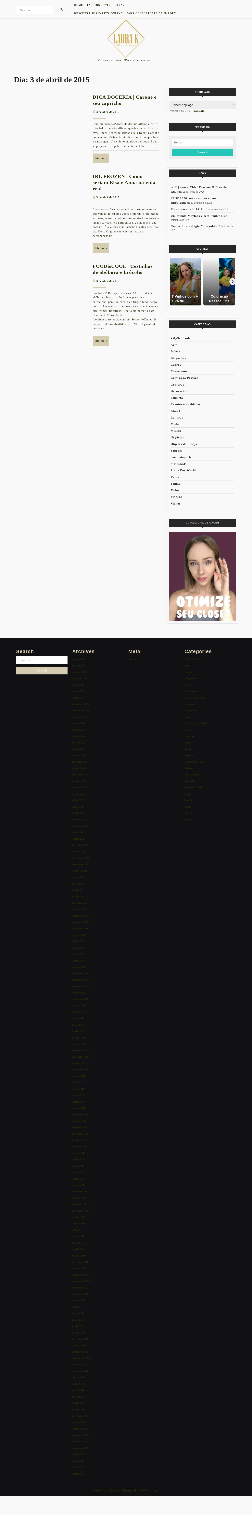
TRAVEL (123, 5)
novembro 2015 (81, 1281)
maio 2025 (78, 691)
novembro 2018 (81, 1056)
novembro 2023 (81, 774)
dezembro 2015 (80, 1274)
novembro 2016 (81, 1210)
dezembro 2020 (80, 915)
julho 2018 (78, 1082)
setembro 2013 (80, 1448)
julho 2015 (78, 1306)
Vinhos (176, 503)
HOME (78, 5)
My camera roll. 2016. (187, 209)
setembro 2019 (80, 999)
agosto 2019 (79, 1005)
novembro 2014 (81, 1358)
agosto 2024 (79, 723)
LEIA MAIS (102, 160)
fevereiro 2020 (80, 973)
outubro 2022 (79, 819)
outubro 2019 (79, 992)
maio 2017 (78, 1172)
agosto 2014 (79, 1377)
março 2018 (79, 1108)
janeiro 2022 (79, 851)
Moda (175, 424)
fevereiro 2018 (80, 1114)
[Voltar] (172, 281)
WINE (108, 5)
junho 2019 (78, 1018)
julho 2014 (78, 1383)
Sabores (176, 450)
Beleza (175, 351)
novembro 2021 (81, 864)
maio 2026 (78, 665)
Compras (177, 384)
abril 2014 (78, 1403)
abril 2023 (78, 813)
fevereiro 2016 (80, 1261)
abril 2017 (78, 1178)
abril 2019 (78, 1031)
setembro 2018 (80, 1069)
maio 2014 (78, 1396)
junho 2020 (78, 947)
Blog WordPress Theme (113, 1490)
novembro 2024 (81, 710)
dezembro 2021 (80, 858)
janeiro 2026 (79, 671)
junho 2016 (78, 1236)
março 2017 (79, 1185)
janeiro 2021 (79, 909)
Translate (198, 110)
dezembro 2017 (80, 1127)
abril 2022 (78, 838)
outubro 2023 (79, 781)
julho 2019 (78, 1011)
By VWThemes (146, 1490)
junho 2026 (78, 659)
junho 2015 (78, 1313)
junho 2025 (78, 684)
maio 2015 (78, 1319)
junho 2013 (78, 1460)
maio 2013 (78, 1467)
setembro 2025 (80, 678)
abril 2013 (78, 1473)
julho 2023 (78, 800)
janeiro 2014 (79, 1422)
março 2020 (79, 966)
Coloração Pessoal (184, 377)
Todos (175, 490)
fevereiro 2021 (80, 902)
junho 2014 (78, 1390)
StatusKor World (183, 470)
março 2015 (79, 1332)
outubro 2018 (79, 1063)
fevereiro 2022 (80, 845)
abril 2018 (78, 1101)
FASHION (93, 5)
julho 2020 (78, 941)
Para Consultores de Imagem (152, 13)
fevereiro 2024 (80, 761)
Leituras (177, 417)
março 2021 (79, 896)
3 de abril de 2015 (107, 111)
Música (176, 430)
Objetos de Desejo (184, 444)
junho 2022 (78, 832)
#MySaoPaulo (181, 338)
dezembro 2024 (80, 704)
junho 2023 (78, 806)
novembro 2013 (81, 1435)
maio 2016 (78, 1242)
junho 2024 (78, 736)
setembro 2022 (80, 825)
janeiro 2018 (79, 1120)
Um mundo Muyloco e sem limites (195, 215)
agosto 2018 (79, 1076)
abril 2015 (78, 1326)
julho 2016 (78, 1229)
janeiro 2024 (79, 768)
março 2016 (79, 1255)
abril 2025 (78, 697)
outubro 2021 (79, 870)
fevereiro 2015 (80, 1338)
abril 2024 (78, 748)
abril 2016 (78, 1249)
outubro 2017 (79, 1140)
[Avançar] (232, 281)
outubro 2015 (79, 1287)
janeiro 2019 (79, 1043)
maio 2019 (78, 1024)
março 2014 (79, 1409)
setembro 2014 (80, 1371)
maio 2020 (78, 954)
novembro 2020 (81, 922)
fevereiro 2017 (80, 1191)
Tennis (175, 483)
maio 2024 (78, 742)
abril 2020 (78, 960)
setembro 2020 (80, 928)
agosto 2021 (79, 877)
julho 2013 (78, 1454)
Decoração (178, 391)
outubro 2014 (79, 1364)
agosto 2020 (79, 935)
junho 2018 (78, 1088)
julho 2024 (78, 729)
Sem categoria (181, 457)
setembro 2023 (80, 787)
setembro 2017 (80, 1146)
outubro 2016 (79, 1217)
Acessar (132, 659)
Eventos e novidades (185, 404)
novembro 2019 (81, 986)
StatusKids (178, 463)
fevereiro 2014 (80, 1415)
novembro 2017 (81, 1133)
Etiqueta (177, 397)
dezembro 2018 (80, 1050)
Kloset (175, 411)
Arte (174, 344)
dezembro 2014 (80, 1351)
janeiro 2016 (79, 1268)
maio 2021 (78, 883)
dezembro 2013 (80, 1428)
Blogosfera (179, 358)
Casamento (179, 371)
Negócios (177, 437)
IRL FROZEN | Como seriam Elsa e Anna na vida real (124, 182)
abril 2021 (78, 890)
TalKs (175, 477)
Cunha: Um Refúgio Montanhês (194, 226)
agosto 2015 (79, 1300)
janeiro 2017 (79, 1197)
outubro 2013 (79, 1441)
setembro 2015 (80, 1294)
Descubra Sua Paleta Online (98, 13)
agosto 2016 (79, 1223)
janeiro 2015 (79, 1345)
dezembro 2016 (80, 1204)
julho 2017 (78, 1159)
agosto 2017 (79, 1153)
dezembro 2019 (80, 979)
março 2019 (79, 1037)
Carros (176, 364)
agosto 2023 (79, 793)
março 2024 (79, 755)
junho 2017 (78, 1165)
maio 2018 (78, 1095)
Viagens (176, 496)
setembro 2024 (80, 716)
